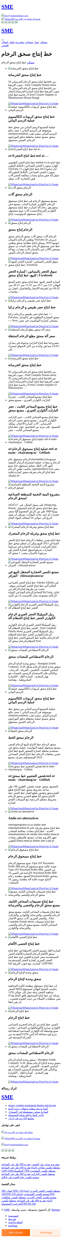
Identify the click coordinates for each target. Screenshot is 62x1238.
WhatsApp (28, 103)
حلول (12, 42)
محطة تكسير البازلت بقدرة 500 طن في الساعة (28, 1174)
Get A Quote (51, 103)
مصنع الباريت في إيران (21, 1118)
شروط (12, 1219)
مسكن (43, 42)
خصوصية (13, 1215)
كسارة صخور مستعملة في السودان (28, 1111)
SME (7, 1209)
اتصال (4, 42)
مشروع (20, 42)
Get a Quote (16, 1232)
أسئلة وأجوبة (15, 1222)
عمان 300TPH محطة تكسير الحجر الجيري (30, 1190)
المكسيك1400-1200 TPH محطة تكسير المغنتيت (28, 1170)
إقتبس (5, 45)
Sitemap (55, 1209)
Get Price (39, 103)
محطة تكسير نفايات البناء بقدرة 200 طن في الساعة (30, 1167)
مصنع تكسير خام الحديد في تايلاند (20, 1177)
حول (36, 42)
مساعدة (13, 1225)
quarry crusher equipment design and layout (32, 1105)
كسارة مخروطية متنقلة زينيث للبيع (28, 1108)
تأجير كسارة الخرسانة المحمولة (26, 1115)
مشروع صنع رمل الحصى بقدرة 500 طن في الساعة (30, 1164)
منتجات (29, 42)
